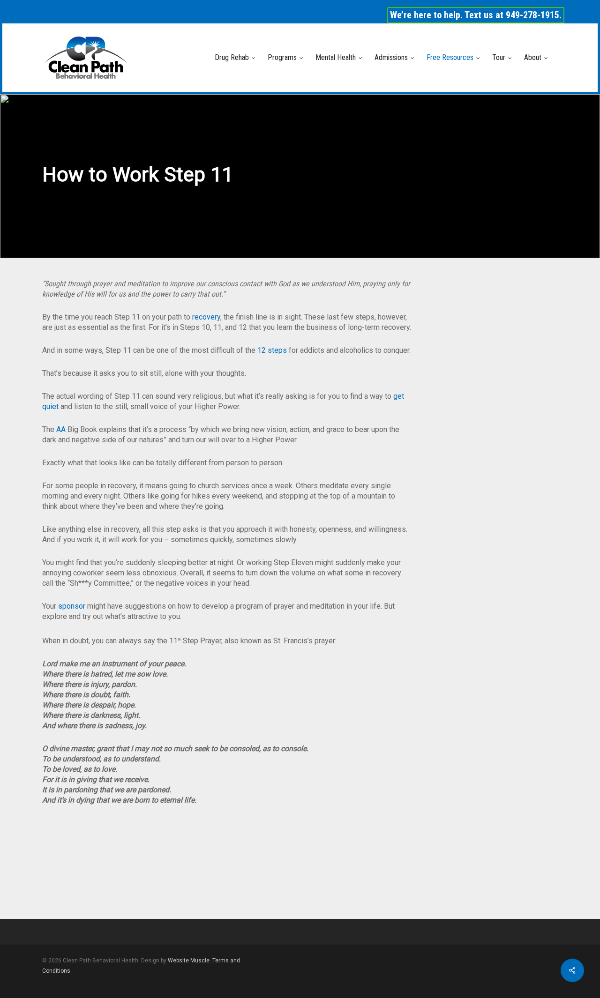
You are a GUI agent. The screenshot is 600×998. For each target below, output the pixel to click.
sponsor (71, 606)
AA (62, 429)
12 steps (272, 350)
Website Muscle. (189, 960)
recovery (206, 317)
